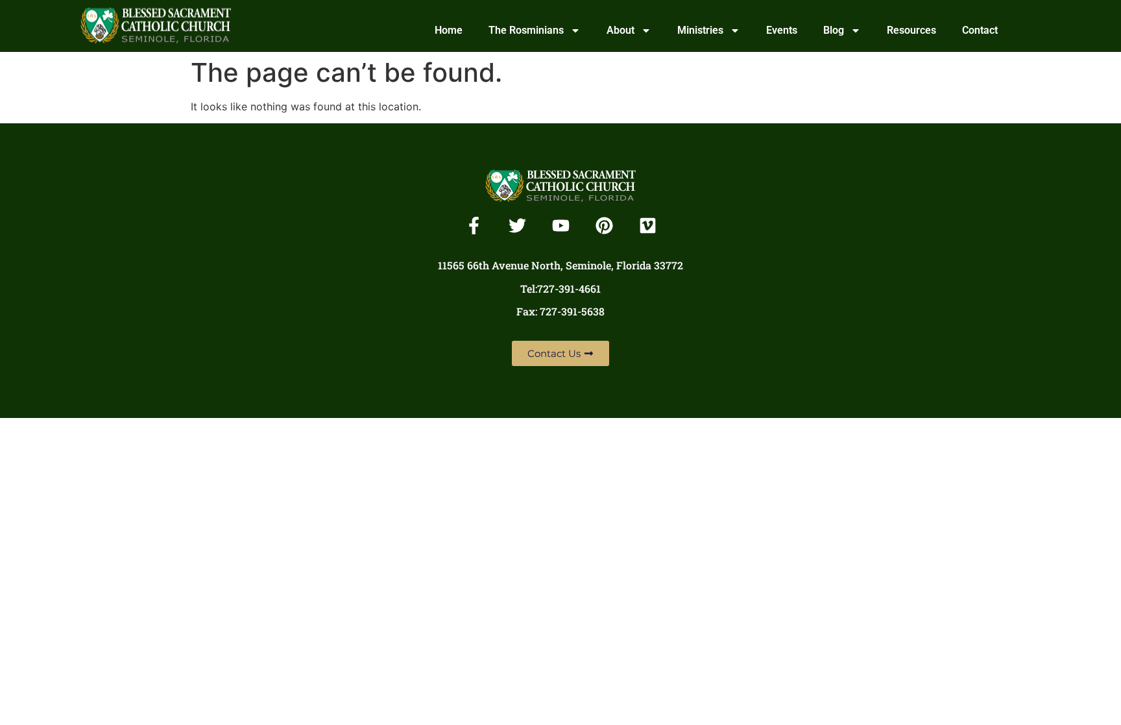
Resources (911, 30)
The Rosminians (526, 30)
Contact (980, 30)
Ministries (700, 30)
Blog (833, 30)
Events (781, 30)
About (620, 30)
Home (449, 30)
